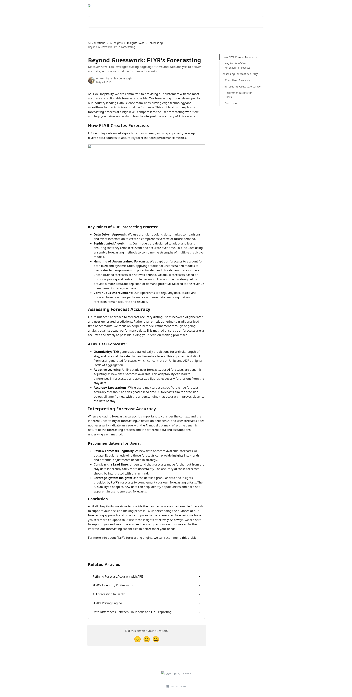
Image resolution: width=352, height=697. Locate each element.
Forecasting (155, 43)
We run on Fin (178, 686)
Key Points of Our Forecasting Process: (237, 65)
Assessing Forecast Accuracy (240, 74)
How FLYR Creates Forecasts (240, 57)
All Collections (96, 43)
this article (189, 538)
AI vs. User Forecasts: (238, 80)
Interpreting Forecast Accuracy (242, 86)
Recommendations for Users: (238, 94)
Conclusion (231, 103)
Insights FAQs (135, 43)
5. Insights (116, 43)
